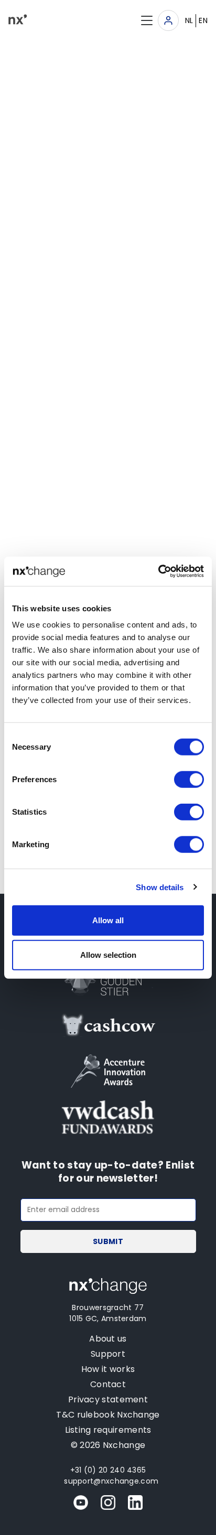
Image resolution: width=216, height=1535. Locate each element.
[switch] (189, 779)
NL (189, 20)
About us (107, 1339)
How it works (108, 1369)
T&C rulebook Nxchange (107, 1415)
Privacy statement (108, 1399)
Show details (159, 886)
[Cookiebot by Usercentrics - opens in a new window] (158, 571)
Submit (108, 1241)
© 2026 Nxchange (108, 1445)
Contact (108, 1384)
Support (108, 1354)
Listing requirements (108, 1430)
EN (203, 20)
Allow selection (108, 954)
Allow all (108, 920)
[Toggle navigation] (168, 20)
